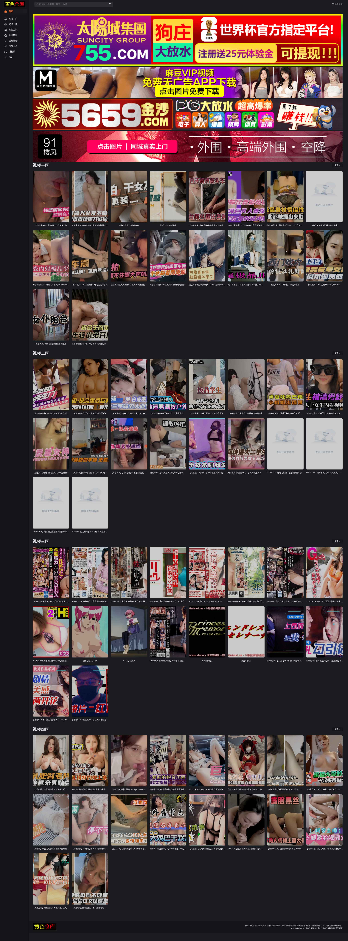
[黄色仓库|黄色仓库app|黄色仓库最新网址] (14, 4)
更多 (336, 165)
